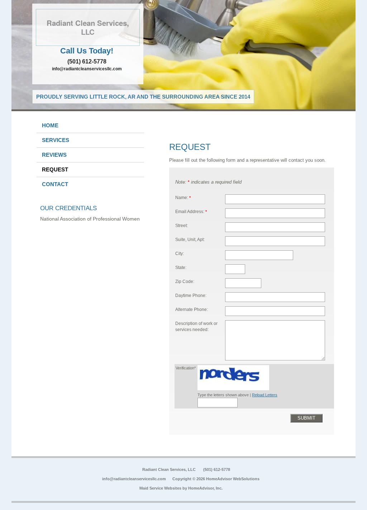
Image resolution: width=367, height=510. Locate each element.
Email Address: (191, 211)
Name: (183, 197)
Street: (181, 225)
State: (180, 267)
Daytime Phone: (190, 295)
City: (179, 253)
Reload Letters (264, 395)
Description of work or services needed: (196, 326)
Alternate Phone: (191, 309)
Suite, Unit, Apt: (190, 239)
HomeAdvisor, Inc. (205, 488)
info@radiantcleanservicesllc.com (87, 68)
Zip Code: (184, 281)
